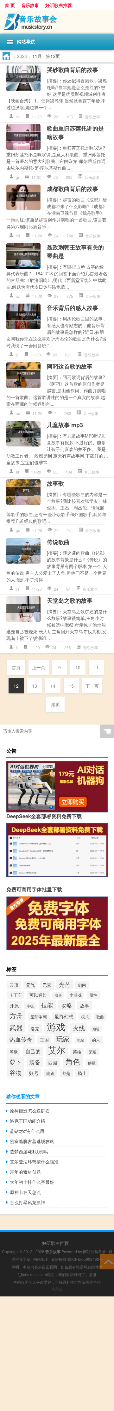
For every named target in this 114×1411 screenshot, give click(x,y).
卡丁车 (16, 995)
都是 (66, 1073)
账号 (34, 1073)
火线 (79, 1028)
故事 (84, 1005)
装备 (35, 1062)
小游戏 (75, 995)
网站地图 (40, 1259)
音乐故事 (30, 5)
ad (18, 413)
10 (77, 667)
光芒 (64, 984)
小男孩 (57, 1288)
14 (52, 686)
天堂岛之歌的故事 (69, 600)
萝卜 (16, 1061)
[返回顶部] (107, 1261)
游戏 (56, 1026)
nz (18, 296)
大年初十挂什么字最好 (32, 1182)
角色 (72, 1061)
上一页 (38, 667)
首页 (16, 667)
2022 (22, 56)
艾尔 (56, 1049)
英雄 (77, 1052)
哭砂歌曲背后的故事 (72, 70)
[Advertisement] (57, 1353)
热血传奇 (21, 1039)
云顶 (14, 985)
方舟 (16, 1015)
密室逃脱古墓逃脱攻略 (32, 1141)
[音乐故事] (57, 22)
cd (18, 235)
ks (18, 116)
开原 (14, 1005)
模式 (85, 1016)
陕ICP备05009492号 (85, 1259)
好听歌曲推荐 (58, 5)
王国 (44, 1039)
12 (16, 686)
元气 (30, 985)
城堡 (58, 995)
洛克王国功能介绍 (27, 1121)
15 (71, 686)
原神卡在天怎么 (25, 1192)
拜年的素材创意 (25, 1172)
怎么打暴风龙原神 (27, 1202)
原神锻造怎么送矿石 (30, 1110)
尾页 (55, 704)
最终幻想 (63, 1016)
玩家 (63, 1038)
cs (18, 589)
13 (34, 686)
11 (96, 667)
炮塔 (95, 1029)
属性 (93, 995)
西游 (53, 1062)
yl (17, 354)
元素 (46, 985)
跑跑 (50, 1073)
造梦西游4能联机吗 (29, 1151)
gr (17, 177)
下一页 (92, 686)
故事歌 (55, 483)
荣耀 (92, 1051)
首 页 (10, 5)
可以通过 (38, 995)
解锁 (92, 1062)
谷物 (16, 1072)
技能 (47, 1004)
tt (17, 647)
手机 (30, 1005)
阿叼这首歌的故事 (69, 366)
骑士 (82, 1073)
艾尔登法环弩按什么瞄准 (34, 1161)
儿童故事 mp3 (65, 425)
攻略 (66, 1005)
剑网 (82, 985)
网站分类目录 (94, 1251)
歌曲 (100, 1017)
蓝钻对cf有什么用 (27, 1131)
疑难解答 (58, 1259)
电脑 (80, 1040)
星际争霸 (38, 1017)
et (17, 471)
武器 (16, 1027)
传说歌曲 (58, 542)
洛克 (34, 1028)
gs (18, 530)
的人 (96, 1040)
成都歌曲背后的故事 (72, 189)
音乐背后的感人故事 (72, 308)
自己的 (33, 1051)
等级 (14, 1052)
